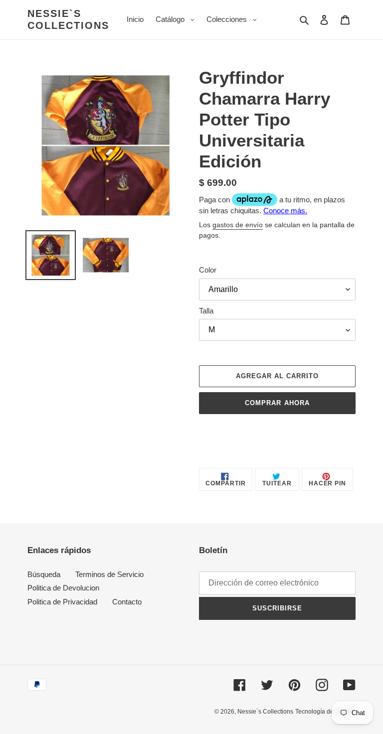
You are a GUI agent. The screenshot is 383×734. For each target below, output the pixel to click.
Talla (206, 310)
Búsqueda (43, 574)
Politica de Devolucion (63, 588)
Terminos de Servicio (109, 574)
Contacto (127, 601)
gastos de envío (237, 225)
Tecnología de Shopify (325, 711)
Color (207, 270)
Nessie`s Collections (68, 19)
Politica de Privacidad (62, 601)
